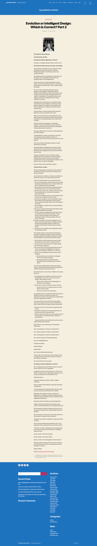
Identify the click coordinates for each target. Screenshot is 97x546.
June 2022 (52, 510)
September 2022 (54, 505)
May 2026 (52, 482)
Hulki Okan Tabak (43, 451)
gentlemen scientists (43, 456)
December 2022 (54, 499)
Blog (79, 2)
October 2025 (53, 494)
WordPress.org (54, 535)
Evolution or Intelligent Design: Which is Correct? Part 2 (48, 25)
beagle (49, 455)
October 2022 (53, 503)
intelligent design (50, 456)
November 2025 (54, 492)
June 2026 (52, 480)
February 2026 (53, 487)
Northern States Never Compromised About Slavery (31, 489)
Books (54, 2)
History (52, 520)
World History (48, 19)
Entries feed (53, 531)
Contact (75, 2)
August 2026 (53, 477)
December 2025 (54, 491)
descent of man (59, 455)
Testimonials (70, 2)
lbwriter (45, 31)
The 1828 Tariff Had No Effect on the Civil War (29, 492)
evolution (37, 456)
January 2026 (53, 489)
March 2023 (53, 496)
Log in (51, 530)
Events (60, 2)
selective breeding (42, 457)
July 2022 (52, 508)
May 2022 (52, 512)
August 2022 (53, 506)
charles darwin (53, 455)
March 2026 (53, 485)
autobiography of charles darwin (41, 455)
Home (50, 2)
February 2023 (53, 498)
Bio (57, 2)
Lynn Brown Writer (11, 2)
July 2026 (52, 478)
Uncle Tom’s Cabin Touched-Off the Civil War (29, 486)
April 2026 (52, 484)
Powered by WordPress (36, 543)
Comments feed (54, 533)
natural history (56, 456)
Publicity (64, 2)
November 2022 (54, 501)
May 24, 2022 (52, 31)
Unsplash (51, 451)
